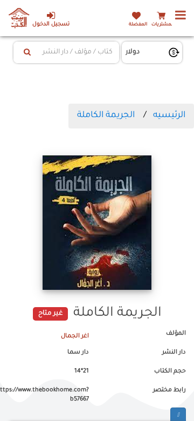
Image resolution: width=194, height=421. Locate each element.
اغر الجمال (75, 336)
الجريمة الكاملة (106, 115)
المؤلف (176, 333)
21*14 (81, 371)
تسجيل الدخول (51, 25)
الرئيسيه (169, 115)
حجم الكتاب (170, 371)
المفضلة (138, 24)
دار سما (78, 352)
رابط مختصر (169, 390)
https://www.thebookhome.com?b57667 (48, 395)
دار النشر (174, 352)
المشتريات (162, 24)
